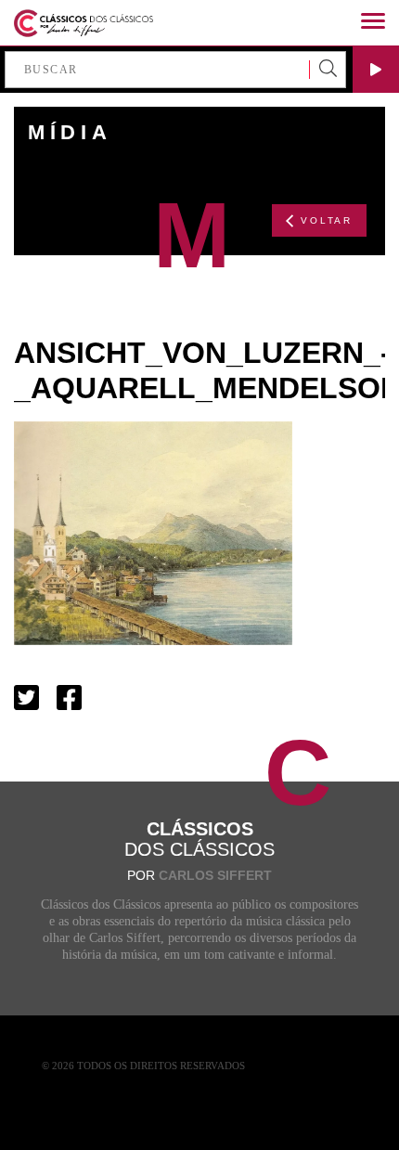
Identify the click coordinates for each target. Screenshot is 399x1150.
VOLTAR (327, 220)
